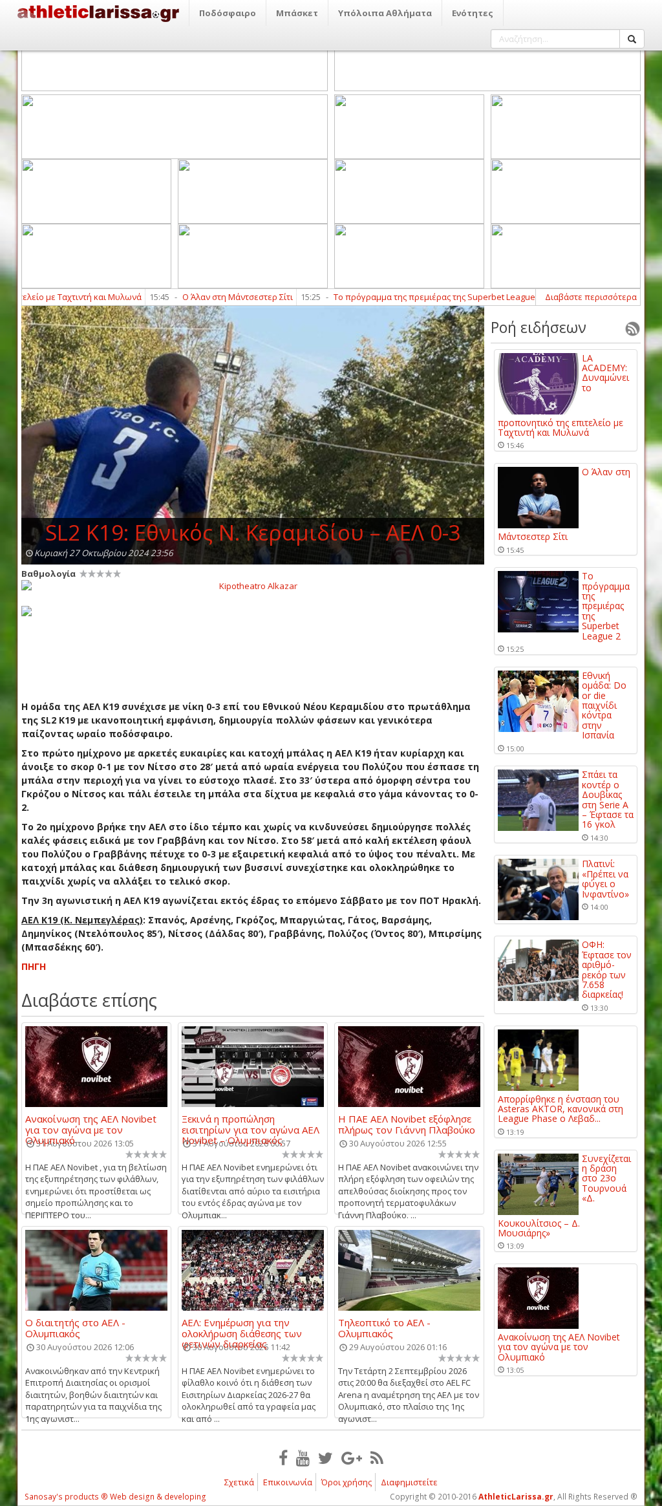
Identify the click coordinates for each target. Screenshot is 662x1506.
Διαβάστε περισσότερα (591, 297)
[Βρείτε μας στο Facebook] (283, 1457)
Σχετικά (239, 1482)
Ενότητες (472, 13)
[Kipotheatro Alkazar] (252, 585)
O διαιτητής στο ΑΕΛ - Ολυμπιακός (75, 1327)
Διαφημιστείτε (409, 1482)
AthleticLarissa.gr (515, 1496)
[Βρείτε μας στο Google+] (351, 1457)
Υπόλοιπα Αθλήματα (385, 13)
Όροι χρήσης (346, 1482)
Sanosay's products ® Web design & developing (115, 1496)
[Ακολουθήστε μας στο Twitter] (325, 1457)
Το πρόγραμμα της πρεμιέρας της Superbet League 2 (403, 297)
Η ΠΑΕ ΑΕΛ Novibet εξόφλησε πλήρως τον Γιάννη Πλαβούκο (406, 1123)
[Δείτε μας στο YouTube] (303, 1457)
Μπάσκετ (297, 13)
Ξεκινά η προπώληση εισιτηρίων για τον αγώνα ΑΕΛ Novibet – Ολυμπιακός (250, 1123)
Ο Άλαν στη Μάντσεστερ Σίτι (203, 297)
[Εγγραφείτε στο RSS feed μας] (376, 1457)
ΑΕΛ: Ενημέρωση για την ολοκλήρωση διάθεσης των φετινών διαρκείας (242, 1327)
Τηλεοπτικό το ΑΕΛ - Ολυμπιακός (384, 1327)
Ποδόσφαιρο (227, 13)
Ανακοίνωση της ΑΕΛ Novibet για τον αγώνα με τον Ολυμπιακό (90, 1123)
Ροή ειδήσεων (538, 327)
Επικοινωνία (287, 1482)
